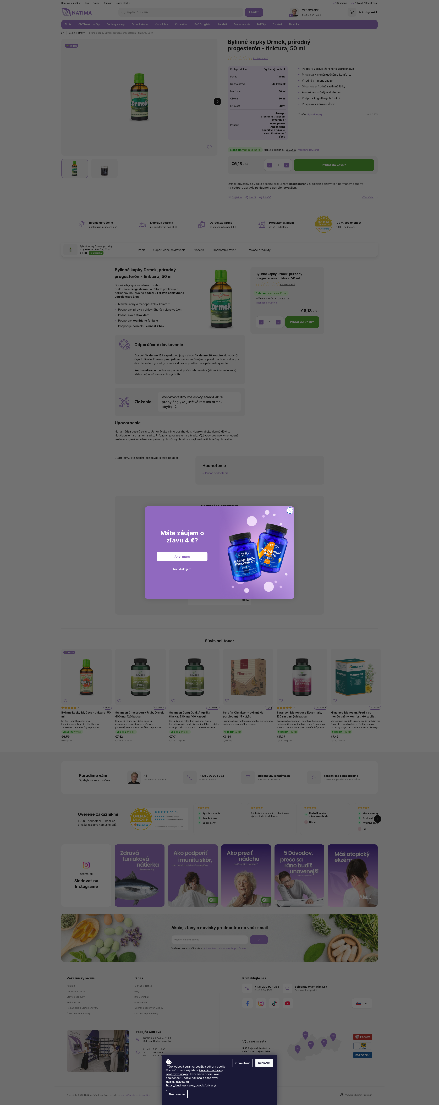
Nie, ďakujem (182, 569)
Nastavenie (177, 1094)
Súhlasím (264, 1063)
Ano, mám (182, 556)
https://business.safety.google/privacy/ (191, 1085)
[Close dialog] (290, 511)
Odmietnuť (242, 1063)
